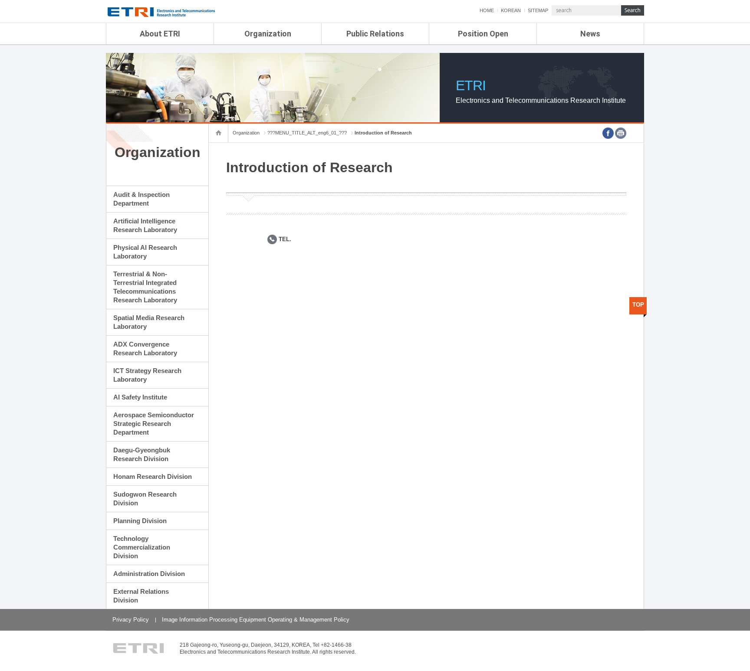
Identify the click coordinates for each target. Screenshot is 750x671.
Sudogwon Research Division (145, 499)
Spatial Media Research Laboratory (148, 322)
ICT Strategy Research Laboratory (147, 375)
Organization (267, 33)
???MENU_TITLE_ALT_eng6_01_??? (307, 132)
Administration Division (149, 573)
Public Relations (375, 33)
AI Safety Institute (140, 397)
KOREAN (511, 10)
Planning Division (140, 520)
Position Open (483, 33)
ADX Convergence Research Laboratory (145, 348)
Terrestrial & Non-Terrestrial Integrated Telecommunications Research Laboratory (145, 287)
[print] (620, 133)
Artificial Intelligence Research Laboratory (145, 225)
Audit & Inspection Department (141, 199)
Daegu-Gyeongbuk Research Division (141, 454)
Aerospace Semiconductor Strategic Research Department (153, 423)
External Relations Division (141, 596)
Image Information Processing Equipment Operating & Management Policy (255, 619)
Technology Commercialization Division (141, 547)
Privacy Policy (130, 619)
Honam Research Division (152, 476)
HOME (487, 10)
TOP (638, 304)
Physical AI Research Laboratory (145, 252)
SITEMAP (538, 10)
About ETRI (160, 33)
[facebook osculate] (608, 133)
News (590, 33)
